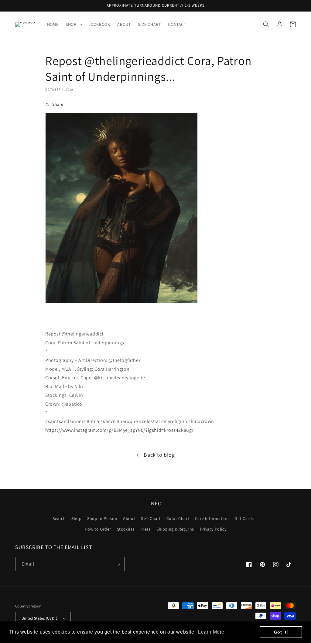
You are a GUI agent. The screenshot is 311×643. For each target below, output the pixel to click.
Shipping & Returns (175, 529)
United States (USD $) (40, 618)
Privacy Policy (213, 529)
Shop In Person (102, 518)
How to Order (98, 529)
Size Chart (151, 518)
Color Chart (178, 518)
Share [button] (57, 104)
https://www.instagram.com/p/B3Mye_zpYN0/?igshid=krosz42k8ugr (119, 430)
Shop (76, 518)
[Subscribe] (117, 564)
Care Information (212, 518)
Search (59, 518)
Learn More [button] (211, 631)
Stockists (126, 529)
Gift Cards (244, 518)
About (129, 518)
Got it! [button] (281, 632)
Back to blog (159, 454)
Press (145, 529)
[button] (73, 24)
